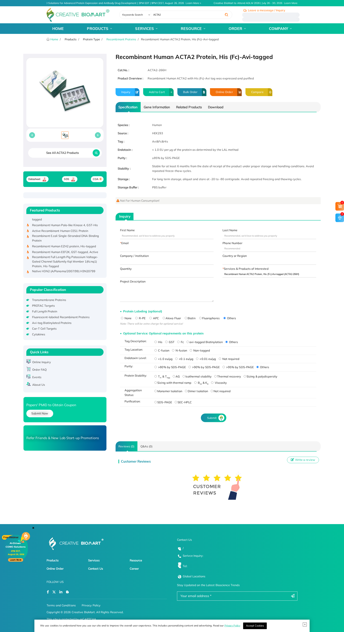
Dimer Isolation (198, 391)
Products (53, 560)
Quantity (126, 268)
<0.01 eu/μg (207, 359)
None (128, 318)
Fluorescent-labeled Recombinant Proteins (61, 317)
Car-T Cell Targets (44, 328)
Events (36, 377)
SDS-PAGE (164, 402)
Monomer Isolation (169, 391)
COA (95, 179)
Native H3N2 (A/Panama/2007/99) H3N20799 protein (63, 266)
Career (134, 568)
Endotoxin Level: (136, 358)
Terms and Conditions (61, 605)
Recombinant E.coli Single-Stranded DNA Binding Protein (65, 231)
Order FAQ (39, 369)
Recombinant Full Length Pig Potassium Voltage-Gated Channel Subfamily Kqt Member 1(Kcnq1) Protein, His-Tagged (65, 254)
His (159, 342)
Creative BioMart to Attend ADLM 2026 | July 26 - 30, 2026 (252, 3)
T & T (163, 376)
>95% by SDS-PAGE (239, 367)
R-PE (142, 318)
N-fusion (181, 350)
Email (125, 243)
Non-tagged (201, 350)
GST (171, 342)
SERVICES (144, 28)
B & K (203, 382)
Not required (230, 359)
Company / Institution (134, 256)
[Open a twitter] (54, 592)
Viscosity (220, 382)
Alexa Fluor (173, 318)
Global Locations (194, 576)
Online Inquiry (41, 362)
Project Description (133, 281)
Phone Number (232, 243)
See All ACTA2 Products (62, 153)
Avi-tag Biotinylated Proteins (52, 323)
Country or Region (235, 256)
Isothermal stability (198, 376)
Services (94, 560)
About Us (38, 384)
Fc (182, 342)
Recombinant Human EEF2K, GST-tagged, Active (65, 245)
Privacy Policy (232, 625)
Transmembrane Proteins (49, 300)
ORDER (235, 28)
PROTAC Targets (43, 305)
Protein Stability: (136, 375)
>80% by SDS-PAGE (171, 367)
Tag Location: (134, 349)
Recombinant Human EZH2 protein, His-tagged (64, 239)
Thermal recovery (229, 376)
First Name (127, 230)
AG (178, 376)
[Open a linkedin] (60, 592)
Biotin (191, 318)
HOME (58, 28)
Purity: (129, 366)
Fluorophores (211, 318)
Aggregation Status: (133, 392)
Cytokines (38, 334)
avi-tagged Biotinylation (206, 342)
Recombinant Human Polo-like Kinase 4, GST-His (65, 218)
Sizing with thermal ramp (174, 382)
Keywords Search (132, 14)
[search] (226, 14)
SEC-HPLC (185, 402)
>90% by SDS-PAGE (205, 367)
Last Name (230, 230)
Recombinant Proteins (121, 39)
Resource (136, 560)
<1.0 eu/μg (165, 359)
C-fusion (163, 350)
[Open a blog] (67, 592)
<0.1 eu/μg (185, 359)
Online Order (224, 92)
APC (155, 318)
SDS (66, 179)
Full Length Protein (44, 311)
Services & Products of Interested (246, 268)
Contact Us (95, 568)
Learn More (189, 3)
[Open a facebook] (48, 592)
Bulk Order (190, 92)
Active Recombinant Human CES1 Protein (60, 223)
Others (231, 318)
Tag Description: (136, 341)
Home (54, 39)
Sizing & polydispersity (262, 376)
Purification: (132, 401)
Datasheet (34, 179)
